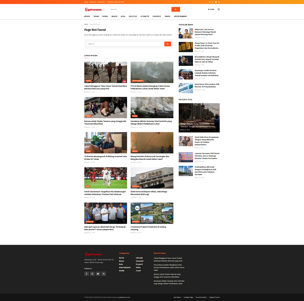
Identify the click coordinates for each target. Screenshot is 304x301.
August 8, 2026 (200, 78)
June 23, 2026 (200, 161)
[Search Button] (175, 9)
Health (114, 16)
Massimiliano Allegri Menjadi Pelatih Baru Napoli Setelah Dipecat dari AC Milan (207, 59)
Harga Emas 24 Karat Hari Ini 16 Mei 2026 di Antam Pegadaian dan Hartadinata (207, 45)
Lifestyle (133, 16)
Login (211, 9)
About (86, 2)
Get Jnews (93, 2)
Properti (157, 16)
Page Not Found (95, 24)
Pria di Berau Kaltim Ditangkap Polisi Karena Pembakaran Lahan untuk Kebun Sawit (169, 267)
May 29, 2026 (200, 65)
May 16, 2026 (200, 51)
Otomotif (144, 16)
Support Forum (214, 297)
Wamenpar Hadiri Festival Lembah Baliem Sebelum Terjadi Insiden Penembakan (206, 73)
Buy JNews (177, 297)
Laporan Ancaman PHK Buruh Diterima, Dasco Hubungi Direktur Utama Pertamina (207, 155)
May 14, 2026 (200, 177)
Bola (123, 16)
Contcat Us (100, 2)
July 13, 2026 (200, 148)
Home (86, 24)
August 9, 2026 (200, 90)
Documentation (201, 297)
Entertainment (180, 16)
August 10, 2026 (201, 37)
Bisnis (105, 16)
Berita (87, 16)
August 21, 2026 (90, 92)
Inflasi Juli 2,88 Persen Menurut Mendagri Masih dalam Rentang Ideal (205, 32)
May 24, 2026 (186, 130)
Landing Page (188, 297)
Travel (168, 16)
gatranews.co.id (124, 297)
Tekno (96, 16)
